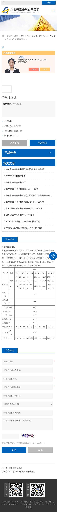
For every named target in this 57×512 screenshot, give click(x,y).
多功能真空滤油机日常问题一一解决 (22, 189)
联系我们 (42, 143)
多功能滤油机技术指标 (16, 176)
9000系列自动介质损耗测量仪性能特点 (23, 221)
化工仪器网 (46, 504)
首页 (16, 36)
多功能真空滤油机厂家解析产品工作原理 (24, 208)
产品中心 (24, 36)
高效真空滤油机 (15, 468)
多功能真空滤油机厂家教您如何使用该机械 (25, 202)
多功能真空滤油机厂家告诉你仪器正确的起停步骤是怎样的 (30, 195)
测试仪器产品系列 (39, 36)
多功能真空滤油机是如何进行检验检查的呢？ (26, 169)
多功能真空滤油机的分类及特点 (20, 215)
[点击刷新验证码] (27, 436)
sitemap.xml (26, 504)
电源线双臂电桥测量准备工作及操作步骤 (24, 228)
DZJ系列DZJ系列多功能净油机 (22, 472)
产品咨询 (14, 143)
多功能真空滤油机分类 (16, 182)
